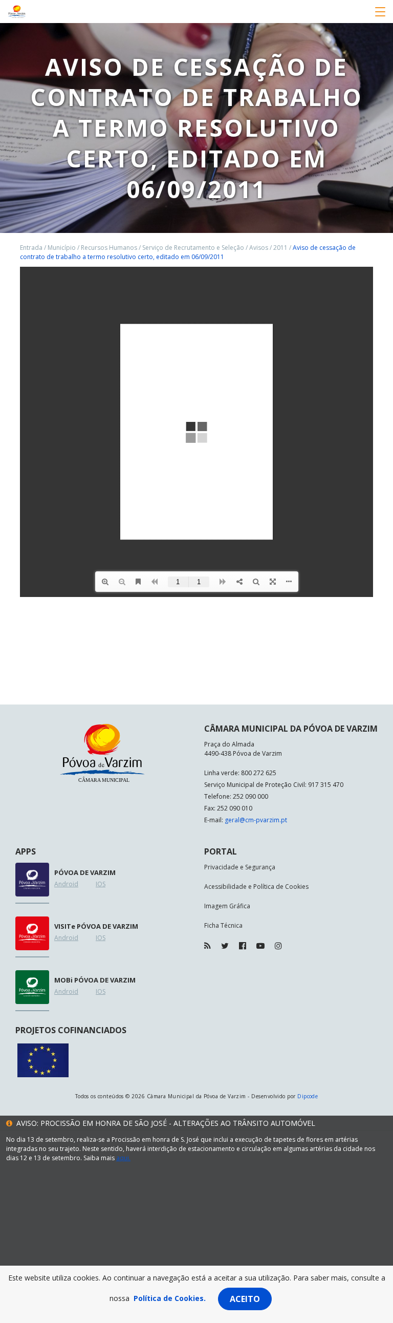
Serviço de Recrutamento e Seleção (193, 247)
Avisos (258, 247)
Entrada (31, 247)
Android (66, 884)
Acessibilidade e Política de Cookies (256, 886)
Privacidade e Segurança (239, 867)
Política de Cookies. (170, 1298)
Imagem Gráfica (227, 906)
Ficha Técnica (223, 925)
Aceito (245, 1299)
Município (62, 247)
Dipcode (307, 1096)
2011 (280, 247)
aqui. (123, 1158)
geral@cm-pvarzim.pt (256, 820)
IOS (100, 884)
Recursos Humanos (109, 247)
